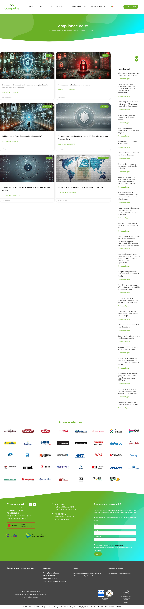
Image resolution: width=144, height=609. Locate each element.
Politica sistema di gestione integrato (84, 576)
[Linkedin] (136, 60)
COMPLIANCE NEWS (78, 7)
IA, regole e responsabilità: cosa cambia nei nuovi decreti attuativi (128, 274)
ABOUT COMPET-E (57, 7)
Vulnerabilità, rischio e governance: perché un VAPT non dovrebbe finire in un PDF (128, 300)
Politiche (75, 568)
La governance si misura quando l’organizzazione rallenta (126, 117)
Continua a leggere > (11, 93)
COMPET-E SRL (34, 607)
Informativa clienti (49, 576)
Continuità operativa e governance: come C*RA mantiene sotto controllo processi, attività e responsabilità (126, 88)
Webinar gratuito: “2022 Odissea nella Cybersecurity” (22, 136)
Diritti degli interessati (115, 568)
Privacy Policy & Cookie (51, 573)
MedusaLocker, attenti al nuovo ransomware (74, 85)
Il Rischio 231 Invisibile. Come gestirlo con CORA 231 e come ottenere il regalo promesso (128, 104)
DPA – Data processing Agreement (54, 581)
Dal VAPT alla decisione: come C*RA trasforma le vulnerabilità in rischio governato (129, 287)
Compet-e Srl (58, 607)
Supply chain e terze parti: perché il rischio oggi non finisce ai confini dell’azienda (127, 391)
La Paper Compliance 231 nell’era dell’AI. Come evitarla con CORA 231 (128, 314)
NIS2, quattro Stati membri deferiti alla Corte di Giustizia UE (128, 226)
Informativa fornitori (50, 578)
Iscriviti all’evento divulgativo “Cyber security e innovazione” (80, 187)
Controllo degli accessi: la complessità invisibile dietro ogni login (127, 166)
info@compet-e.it (47, 607)
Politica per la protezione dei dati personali (86, 573)
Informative (47, 568)
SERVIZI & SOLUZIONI (34, 7)
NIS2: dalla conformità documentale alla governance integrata (128, 131)
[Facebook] (136, 57)
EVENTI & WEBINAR (98, 7)
